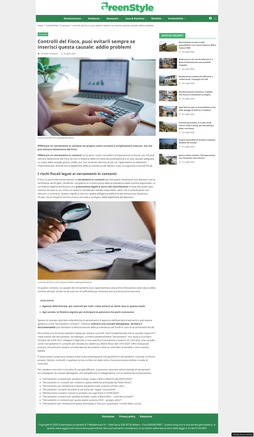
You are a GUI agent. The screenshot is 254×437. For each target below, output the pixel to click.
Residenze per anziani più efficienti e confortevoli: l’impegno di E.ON (196, 78)
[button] (215, 18)
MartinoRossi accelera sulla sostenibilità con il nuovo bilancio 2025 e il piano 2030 (197, 45)
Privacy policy (127, 416)
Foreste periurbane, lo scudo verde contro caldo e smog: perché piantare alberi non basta (196, 125)
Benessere (112, 18)
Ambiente (93, 18)
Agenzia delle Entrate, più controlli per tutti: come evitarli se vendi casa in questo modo (93, 306)
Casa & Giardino (134, 18)
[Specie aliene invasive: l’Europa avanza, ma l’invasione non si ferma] (168, 159)
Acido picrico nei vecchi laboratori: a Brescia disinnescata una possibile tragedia (196, 62)
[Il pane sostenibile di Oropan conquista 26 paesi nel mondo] (168, 143)
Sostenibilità (175, 18)
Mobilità (156, 18)
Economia (43, 34)
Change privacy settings (242, 434)
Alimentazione (72, 18)
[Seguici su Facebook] (210, 18)
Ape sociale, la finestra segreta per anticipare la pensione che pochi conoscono (88, 312)
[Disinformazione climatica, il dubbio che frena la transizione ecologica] (168, 96)
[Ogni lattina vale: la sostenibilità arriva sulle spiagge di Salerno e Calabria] (168, 111)
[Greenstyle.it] (127, 7)
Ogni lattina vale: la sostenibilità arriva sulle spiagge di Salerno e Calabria (197, 108)
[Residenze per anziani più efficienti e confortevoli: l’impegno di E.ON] (168, 80)
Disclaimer (108, 416)
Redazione (146, 416)
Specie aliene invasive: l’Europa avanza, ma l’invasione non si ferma (197, 156)
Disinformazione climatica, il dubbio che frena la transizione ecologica (196, 93)
